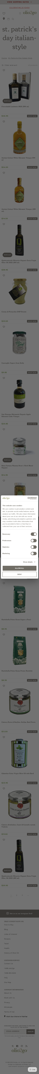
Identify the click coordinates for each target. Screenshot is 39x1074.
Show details (28, 562)
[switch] (34, 540)
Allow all (19, 568)
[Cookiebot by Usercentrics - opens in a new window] (28, 498)
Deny (19, 574)
